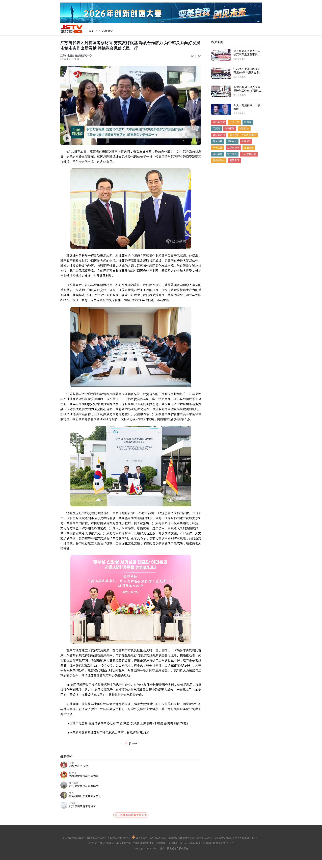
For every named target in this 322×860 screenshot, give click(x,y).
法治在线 (232, 154)
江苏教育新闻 (249, 154)
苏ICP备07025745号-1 (119, 838)
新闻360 (246, 141)
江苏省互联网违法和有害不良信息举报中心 (236, 838)
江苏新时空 (106, 31)
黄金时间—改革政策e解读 (243, 135)
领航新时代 (219, 135)
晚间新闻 (229, 128)
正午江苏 (234, 122)
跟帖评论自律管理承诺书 (202, 843)
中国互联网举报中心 (143, 843)
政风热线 (217, 141)
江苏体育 (217, 154)
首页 (91, 31)
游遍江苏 (249, 147)
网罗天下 (234, 160)
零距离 (216, 128)
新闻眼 (247, 122)
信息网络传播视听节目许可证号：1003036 (190, 838)
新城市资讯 (233, 147)
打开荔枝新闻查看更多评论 (131, 815)
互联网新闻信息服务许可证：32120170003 (84, 838)
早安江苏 (217, 147)
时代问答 (244, 128)
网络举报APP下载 (225, 843)
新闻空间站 (219, 160)
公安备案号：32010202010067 (150, 838)
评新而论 (232, 141)
